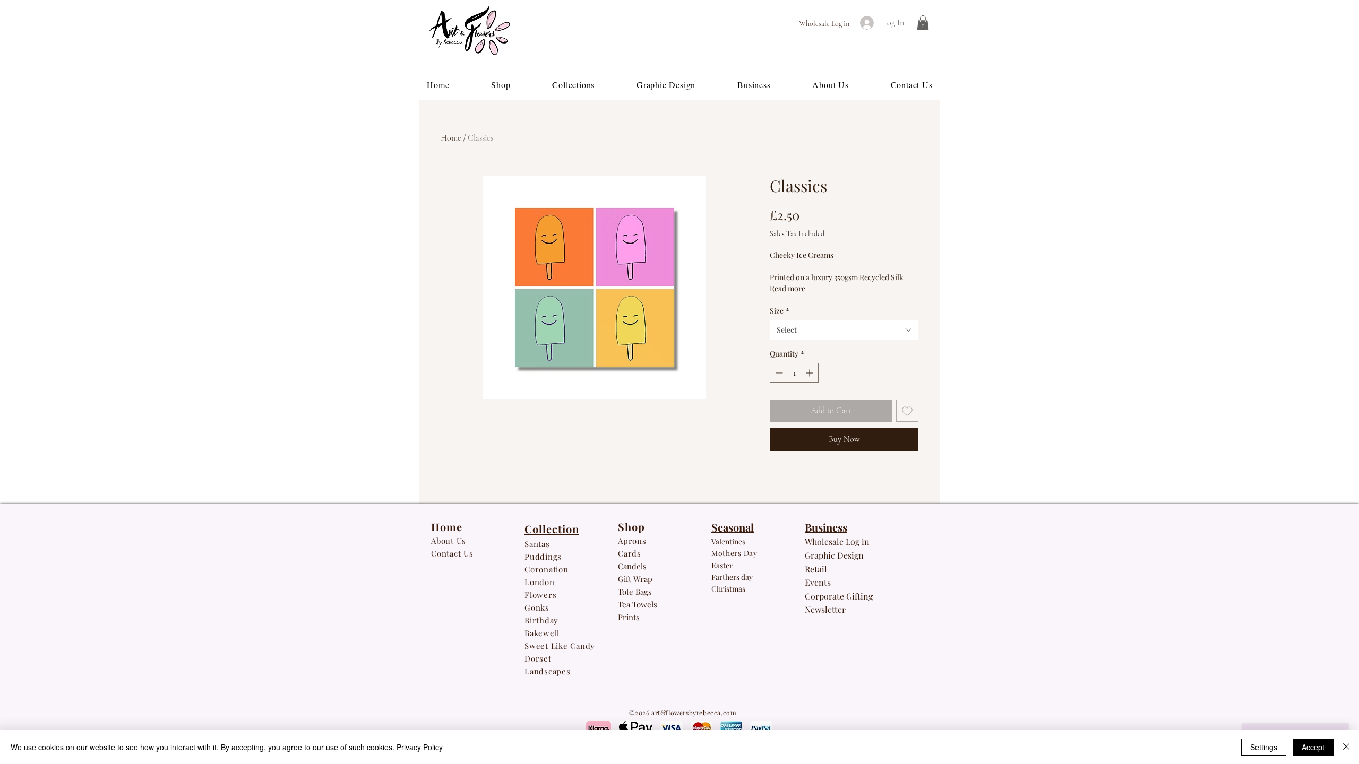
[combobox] (844, 330)
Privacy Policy (420, 747)
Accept (1313, 747)
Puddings (544, 556)
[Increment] (810, 372)
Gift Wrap (635, 579)
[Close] (1346, 747)
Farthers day (732, 577)
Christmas (728, 589)
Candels (632, 566)
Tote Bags (635, 591)
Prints (629, 617)
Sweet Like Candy (559, 645)
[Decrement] (778, 372)
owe (644, 604)
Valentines (728, 541)
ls (654, 604)
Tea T (627, 604)
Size (779, 311)
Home (451, 138)
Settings (1263, 747)
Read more (787, 288)
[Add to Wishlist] (907, 411)
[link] (923, 22)
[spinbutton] (794, 372)
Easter (722, 565)
